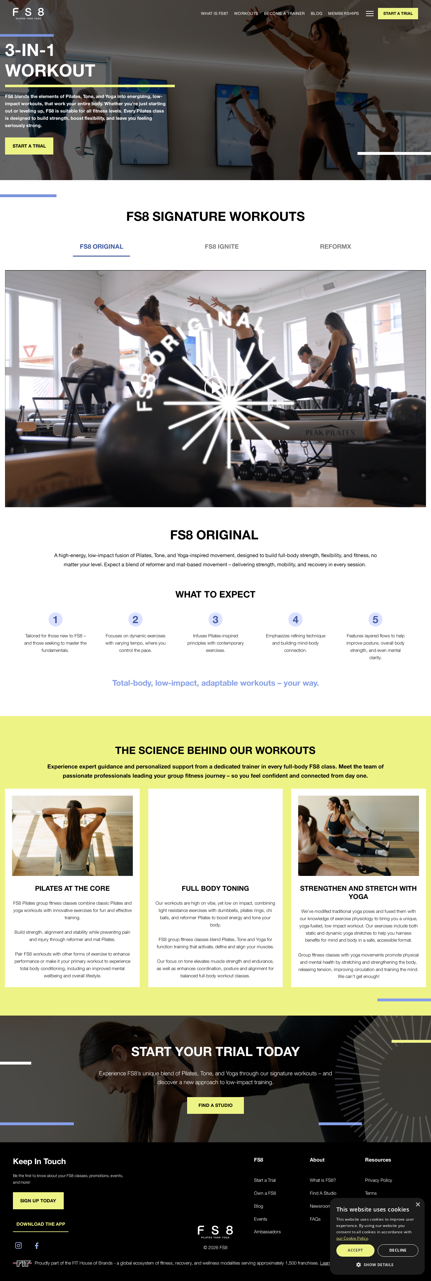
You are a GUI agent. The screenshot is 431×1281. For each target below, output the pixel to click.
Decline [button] (398, 1250)
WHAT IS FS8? (214, 13)
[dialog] (377, 1236)
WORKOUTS (246, 13)
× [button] (417, 1204)
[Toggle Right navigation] (368, 13)
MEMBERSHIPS (343, 13)
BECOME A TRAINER (284, 13)
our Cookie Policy (352, 1238)
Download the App (40, 1224)
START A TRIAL (398, 13)
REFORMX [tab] (335, 246)
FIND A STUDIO (215, 1105)
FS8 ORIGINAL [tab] (101, 246)
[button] (377, 1264)
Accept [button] (355, 1250)
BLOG (317, 13)
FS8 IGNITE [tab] (222, 246)
